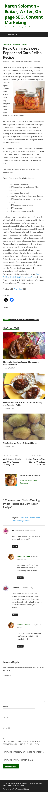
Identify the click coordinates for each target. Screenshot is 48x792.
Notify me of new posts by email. (18, 760)
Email (6, 717)
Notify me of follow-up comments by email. (23, 752)
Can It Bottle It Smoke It (12, 44)
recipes (24, 44)
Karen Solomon (24, 61)
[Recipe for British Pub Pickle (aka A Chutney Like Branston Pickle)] (24, 387)
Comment (8, 675)
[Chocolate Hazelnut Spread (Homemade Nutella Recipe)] (24, 346)
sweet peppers (33, 320)
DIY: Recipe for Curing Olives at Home (20, 443)
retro (24, 320)
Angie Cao (18, 289)
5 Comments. (35, 61)
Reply (15, 546)
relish (18, 320)
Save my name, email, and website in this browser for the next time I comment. (22, 743)
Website (6, 728)
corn (12, 320)
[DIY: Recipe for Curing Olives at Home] (24, 427)
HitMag (26, 789)
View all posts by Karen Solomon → (28, 481)
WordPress (16, 789)
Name (6, 706)
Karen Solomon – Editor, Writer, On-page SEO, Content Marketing (24, 14)
